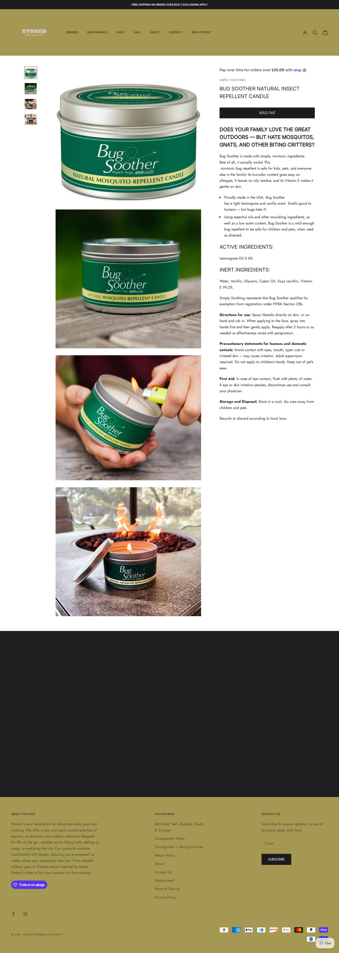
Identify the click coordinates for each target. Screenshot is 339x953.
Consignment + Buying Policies (179, 846)
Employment (201, 32)
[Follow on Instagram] (25, 913)
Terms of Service (167, 888)
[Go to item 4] (30, 119)
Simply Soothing (232, 80)
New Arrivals (97, 32)
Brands (72, 32)
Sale (137, 32)
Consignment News (169, 838)
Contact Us (163, 872)
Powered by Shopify (48, 934)
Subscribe (276, 859)
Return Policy (165, 855)
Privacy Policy (165, 897)
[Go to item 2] (30, 89)
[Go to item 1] (30, 73)
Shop (121, 32)
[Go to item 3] (30, 104)
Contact (175, 32)
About (155, 32)
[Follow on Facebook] (13, 913)
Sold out (267, 112)
